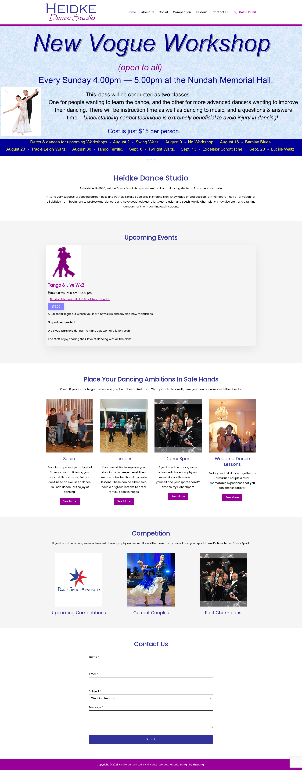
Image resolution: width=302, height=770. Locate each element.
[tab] (147, 160)
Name (94, 657)
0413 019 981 (247, 12)
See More (70, 501)
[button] (6, 91)
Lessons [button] (201, 12)
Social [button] (163, 12)
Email (93, 674)
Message (96, 707)
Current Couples (151, 613)
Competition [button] (182, 12)
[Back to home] (71, 12)
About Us (147, 12)
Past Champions (223, 613)
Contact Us (221, 12)
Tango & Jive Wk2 (66, 285)
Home (132, 12)
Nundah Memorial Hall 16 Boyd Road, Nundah (80, 299)
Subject (95, 691)
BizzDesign (199, 764)
